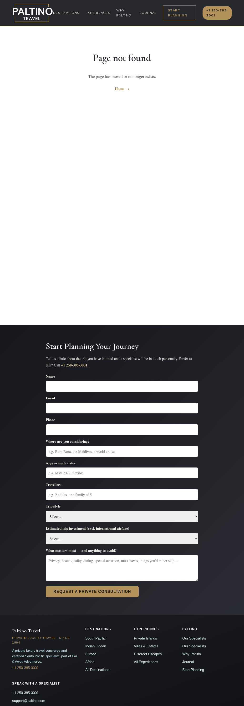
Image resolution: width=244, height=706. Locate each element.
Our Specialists (194, 638)
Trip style (53, 506)
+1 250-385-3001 (217, 13)
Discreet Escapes (148, 654)
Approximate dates (61, 463)
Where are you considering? (68, 441)
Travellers (53, 484)
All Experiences (146, 662)
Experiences (98, 13)
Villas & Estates (146, 646)
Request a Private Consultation (92, 591)
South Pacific (95, 638)
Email (50, 398)
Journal (148, 13)
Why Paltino (124, 13)
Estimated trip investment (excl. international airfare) (87, 528)
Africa (89, 662)
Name (50, 376)
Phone (50, 419)
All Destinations (97, 670)
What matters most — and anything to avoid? (81, 550)
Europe (91, 654)
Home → (122, 88)
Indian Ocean (95, 646)
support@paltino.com (28, 701)
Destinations (66, 13)
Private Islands (145, 638)
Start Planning (178, 13)
